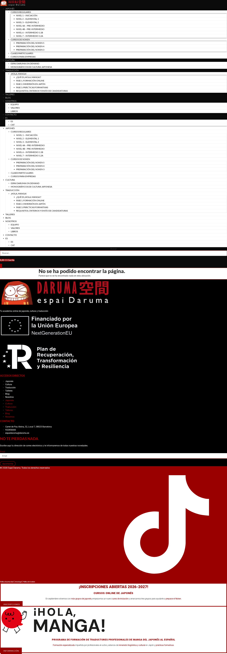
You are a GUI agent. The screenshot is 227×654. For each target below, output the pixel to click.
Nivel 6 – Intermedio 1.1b (29, 32)
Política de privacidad (6, 582)
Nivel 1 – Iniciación (26, 15)
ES (6, 118)
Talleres (9, 94)
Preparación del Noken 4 (30, 46)
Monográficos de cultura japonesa (31, 67)
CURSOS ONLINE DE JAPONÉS (113, 593)
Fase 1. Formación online (30, 80)
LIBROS (14, 111)
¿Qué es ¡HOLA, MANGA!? (28, 77)
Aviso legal (18, 582)
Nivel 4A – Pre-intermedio (30, 25)
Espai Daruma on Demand (25, 63)
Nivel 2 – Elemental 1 (27, 19)
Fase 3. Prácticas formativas (32, 87)
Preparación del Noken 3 (30, 49)
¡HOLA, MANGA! (19, 73)
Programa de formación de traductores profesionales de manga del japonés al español (113, 639)
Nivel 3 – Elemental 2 (27, 22)
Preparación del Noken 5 (30, 43)
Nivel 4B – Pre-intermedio (30, 29)
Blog (8, 97)
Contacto (11, 114)
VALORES (15, 107)
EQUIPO (15, 104)
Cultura (10, 60)
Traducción (10, 387)
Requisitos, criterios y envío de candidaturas (42, 91)
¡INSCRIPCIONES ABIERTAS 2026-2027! (113, 587)
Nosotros (10, 101)
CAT (13, 124)
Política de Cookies (29, 582)
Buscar (113, 249)
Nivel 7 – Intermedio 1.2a (29, 36)
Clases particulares (22, 53)
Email (2, 451)
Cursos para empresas (23, 56)
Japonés (9, 8)
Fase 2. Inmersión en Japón (30, 84)
